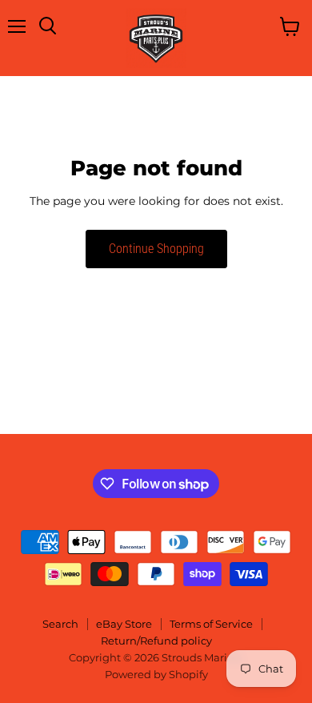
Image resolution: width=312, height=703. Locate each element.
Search (60, 623)
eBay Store (124, 623)
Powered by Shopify (156, 674)
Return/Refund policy (156, 640)
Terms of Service (211, 623)
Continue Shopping (156, 248)
